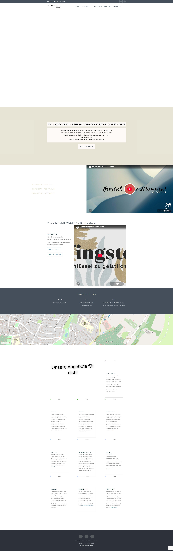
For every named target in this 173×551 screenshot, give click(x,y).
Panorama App (114, 507)
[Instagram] (125, 1)
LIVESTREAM (61, 1)
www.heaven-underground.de (87, 505)
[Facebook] (120, 1)
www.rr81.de (111, 430)
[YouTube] (122, 1)
